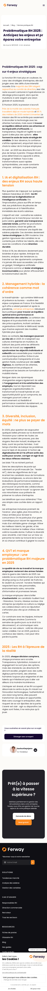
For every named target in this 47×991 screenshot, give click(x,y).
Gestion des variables (11, 888)
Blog (13, 25)
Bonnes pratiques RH (25, 25)
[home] (20, 5)
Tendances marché (10, 878)
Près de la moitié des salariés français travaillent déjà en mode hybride (20, 110)
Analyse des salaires (10, 883)
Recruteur (6, 912)
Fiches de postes (9, 932)
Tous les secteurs (9, 917)
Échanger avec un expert (23, 737)
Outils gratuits (8, 952)
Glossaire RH (7, 937)
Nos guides (6, 947)
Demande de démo (23, 816)
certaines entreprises (23, 309)
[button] (43, 5)
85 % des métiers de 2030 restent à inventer (22, 113)
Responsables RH (9, 903)
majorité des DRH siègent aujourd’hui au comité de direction (21, 88)
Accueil (6, 25)
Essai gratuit (23, 822)
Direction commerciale (12, 907)
